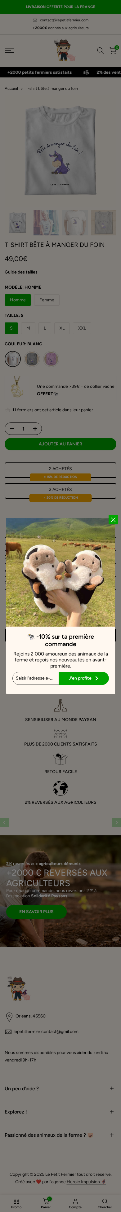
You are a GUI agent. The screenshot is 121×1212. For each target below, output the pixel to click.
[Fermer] (113, 519)
